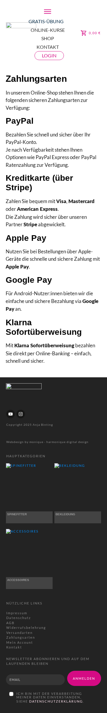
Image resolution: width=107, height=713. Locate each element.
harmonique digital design (67, 442)
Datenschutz (18, 618)
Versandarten (19, 633)
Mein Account (19, 642)
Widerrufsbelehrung (26, 627)
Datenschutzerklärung (56, 701)
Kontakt (14, 647)
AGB (10, 623)
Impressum (16, 613)
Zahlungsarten (20, 637)
